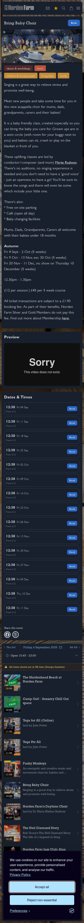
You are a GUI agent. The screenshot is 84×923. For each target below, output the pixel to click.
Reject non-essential (42, 900)
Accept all (42, 886)
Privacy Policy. (20, 874)
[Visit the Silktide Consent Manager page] (71, 910)
